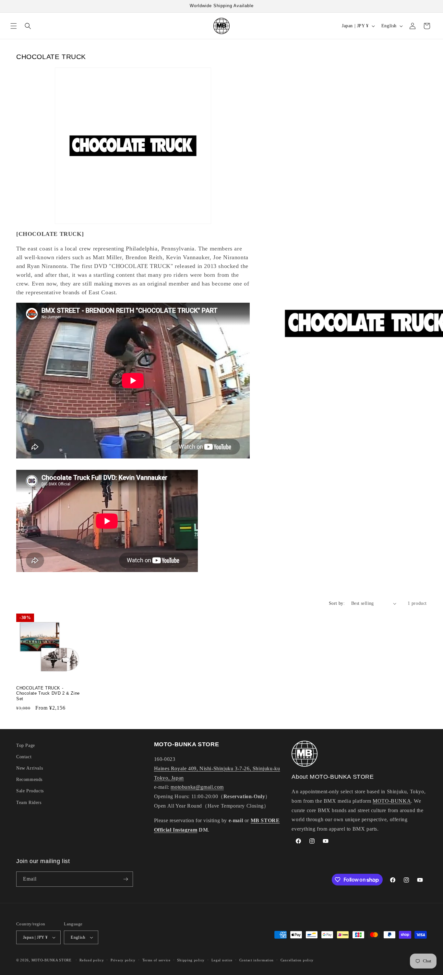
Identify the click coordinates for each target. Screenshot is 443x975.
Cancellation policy (297, 960)
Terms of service (156, 960)
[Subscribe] (125, 879)
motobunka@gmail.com (197, 787)
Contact (23, 757)
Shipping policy (191, 960)
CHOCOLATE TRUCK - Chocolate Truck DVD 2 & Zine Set (48, 693)
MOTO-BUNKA (392, 801)
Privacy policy (123, 960)
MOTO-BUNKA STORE (51, 960)
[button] (13, 26)
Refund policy (91, 960)
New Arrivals (29, 768)
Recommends (29, 779)
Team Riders (29, 802)
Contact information (256, 960)
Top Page (25, 745)
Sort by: (337, 603)
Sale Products (30, 791)
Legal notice (222, 960)
